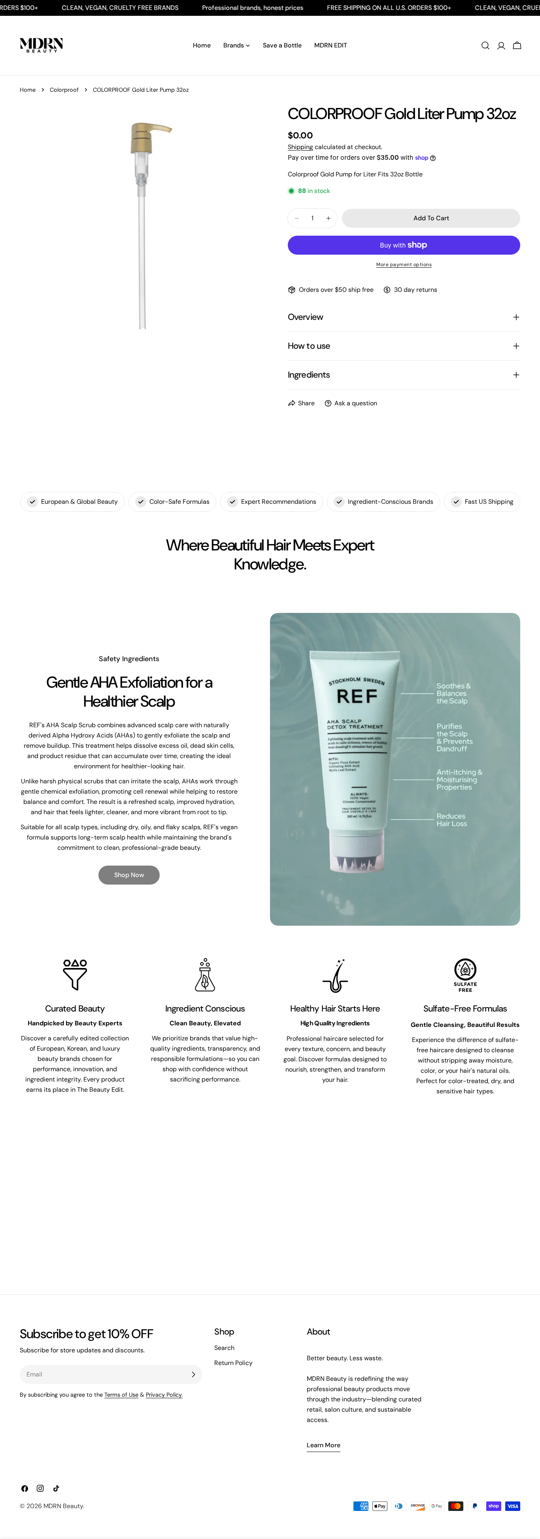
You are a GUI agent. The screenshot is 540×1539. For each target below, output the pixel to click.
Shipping (300, 147)
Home (28, 89)
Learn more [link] (323, 1445)
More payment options (404, 264)
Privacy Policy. (164, 1394)
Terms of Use (121, 1394)
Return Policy (233, 1363)
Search (224, 1348)
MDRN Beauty (63, 1506)
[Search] (485, 45)
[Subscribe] (193, 1374)
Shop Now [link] (129, 875)
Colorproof (64, 89)
